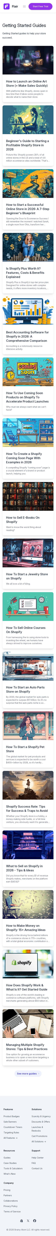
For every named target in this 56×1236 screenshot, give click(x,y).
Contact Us (37, 1168)
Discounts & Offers (41, 1121)
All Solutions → (39, 1141)
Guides (7, 1157)
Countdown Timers (13, 1127)
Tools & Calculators (13, 1168)
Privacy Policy (10, 1206)
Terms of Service (12, 1211)
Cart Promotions (39, 1136)
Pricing (7, 1190)
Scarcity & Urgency (41, 1116)
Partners (8, 1195)
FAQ (34, 1163)
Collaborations (11, 1200)
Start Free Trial (40, 6)
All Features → (10, 1138)
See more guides (27, 1073)
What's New (10, 1174)
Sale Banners (10, 1121)
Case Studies (10, 1163)
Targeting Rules (11, 1132)
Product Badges (12, 1116)
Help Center (38, 1157)
